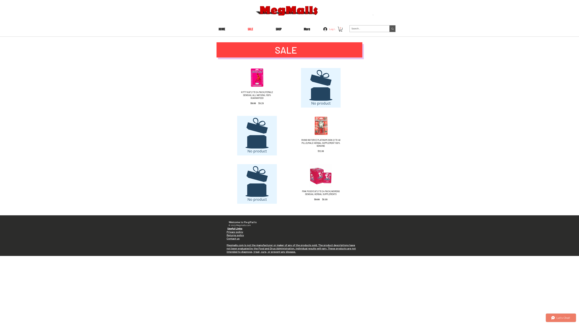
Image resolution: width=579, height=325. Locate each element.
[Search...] (392, 28)
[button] (340, 29)
